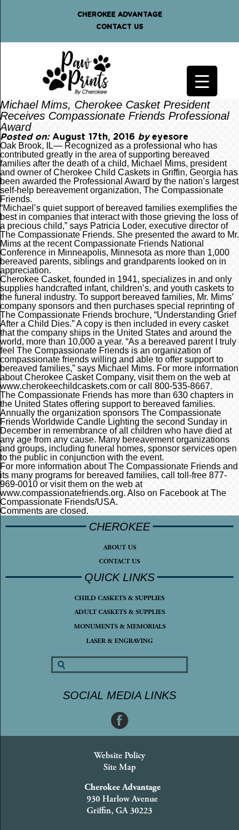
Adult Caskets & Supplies (119, 612)
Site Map (119, 767)
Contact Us (119, 26)
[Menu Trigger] (202, 81)
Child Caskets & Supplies (119, 598)
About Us (119, 547)
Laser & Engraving (119, 641)
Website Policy (119, 756)
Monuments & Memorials (120, 626)
